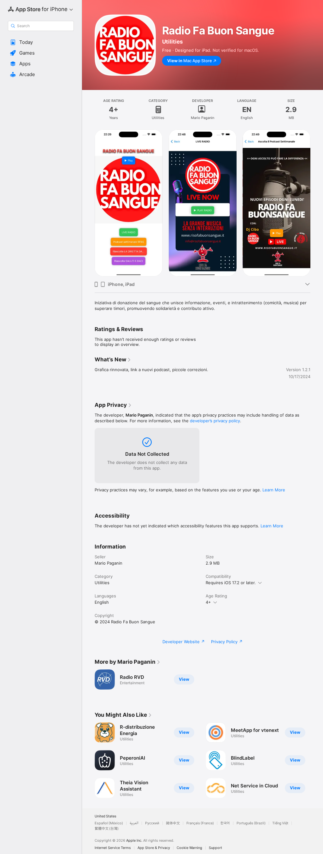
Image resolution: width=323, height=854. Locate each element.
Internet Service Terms (113, 848)
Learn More (273, 489)
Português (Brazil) (251, 823)
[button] (40, 42)
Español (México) (109, 823)
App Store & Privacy (154, 848)
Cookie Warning (189, 848)
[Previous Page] (88, 203)
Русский (152, 823)
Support (215, 848)
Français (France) (200, 823)
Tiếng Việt (280, 823)
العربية (134, 823)
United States (105, 816)
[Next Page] (316, 203)
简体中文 (173, 823)
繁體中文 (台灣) (107, 828)
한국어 (225, 823)
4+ (208, 602)
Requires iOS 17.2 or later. (231, 582)
